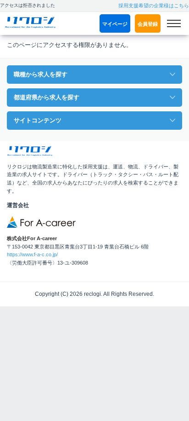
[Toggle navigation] (173, 23)
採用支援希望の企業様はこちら (153, 5)
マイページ (115, 24)
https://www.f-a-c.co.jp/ (32, 254)
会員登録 (148, 24)
